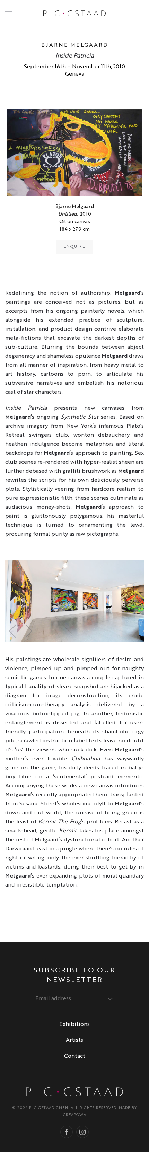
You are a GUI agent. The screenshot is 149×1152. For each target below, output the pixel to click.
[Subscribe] (110, 999)
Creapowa (74, 1115)
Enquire (74, 247)
